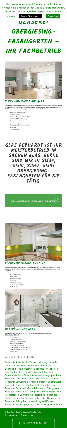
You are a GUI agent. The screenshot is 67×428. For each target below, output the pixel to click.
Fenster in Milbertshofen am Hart (41, 378)
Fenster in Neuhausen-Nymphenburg (42, 375)
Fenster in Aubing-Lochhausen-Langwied (25, 401)
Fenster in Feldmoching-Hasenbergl (44, 404)
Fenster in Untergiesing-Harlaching (35, 391)
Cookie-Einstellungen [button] (30, 16)
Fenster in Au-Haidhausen (35, 368)
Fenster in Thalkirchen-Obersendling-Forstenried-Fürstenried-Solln (33, 394)
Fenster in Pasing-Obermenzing (44, 397)
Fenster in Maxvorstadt (28, 365)
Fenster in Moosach (15, 378)
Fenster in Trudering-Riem (43, 384)
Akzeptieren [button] (53, 16)
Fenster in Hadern (19, 397)
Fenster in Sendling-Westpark (28, 371)
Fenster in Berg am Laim (17, 384)
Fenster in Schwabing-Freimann (21, 381)
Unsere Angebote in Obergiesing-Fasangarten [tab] (33, 200)
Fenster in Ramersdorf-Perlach (20, 388)
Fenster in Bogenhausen (49, 381)
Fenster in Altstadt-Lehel (17, 362)
